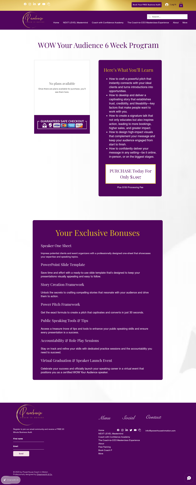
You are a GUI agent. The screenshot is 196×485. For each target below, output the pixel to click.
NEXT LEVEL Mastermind (110, 433)
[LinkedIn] (34, 4)
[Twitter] (39, 4)
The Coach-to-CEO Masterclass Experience (110, 440)
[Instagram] (29, 4)
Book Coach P (105, 450)
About (101, 443)
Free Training (104, 447)
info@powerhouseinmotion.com (160, 430)
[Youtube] (43, 4)
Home (101, 430)
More (100, 453)
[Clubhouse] (48, 4)
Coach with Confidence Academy (110, 437)
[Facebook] (25, 4)
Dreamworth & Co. (44, 474)
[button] (181, 4)
